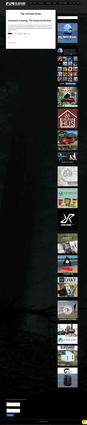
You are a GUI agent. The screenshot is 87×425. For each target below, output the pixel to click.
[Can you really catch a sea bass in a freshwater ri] (65, 74)
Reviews (54, 3)
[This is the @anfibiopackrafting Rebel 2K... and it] (75, 79)
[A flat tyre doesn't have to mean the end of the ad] (75, 58)
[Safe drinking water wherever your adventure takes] (75, 64)
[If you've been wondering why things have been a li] (75, 74)
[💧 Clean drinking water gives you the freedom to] (70, 58)
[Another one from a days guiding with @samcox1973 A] (60, 79)
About (70, 3)
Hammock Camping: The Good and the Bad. (29, 20)
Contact (78, 3)
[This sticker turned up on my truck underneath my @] (65, 58)
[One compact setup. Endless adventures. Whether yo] (70, 74)
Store (74, 3)
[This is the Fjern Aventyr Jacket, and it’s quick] (60, 69)
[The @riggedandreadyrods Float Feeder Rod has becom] (60, 64)
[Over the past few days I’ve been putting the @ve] (70, 64)
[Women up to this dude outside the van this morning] (65, 69)
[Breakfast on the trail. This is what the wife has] (70, 69)
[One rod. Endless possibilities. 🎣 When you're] (60, 74)
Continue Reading (12, 42)
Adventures (41, 3)
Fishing (34, 3)
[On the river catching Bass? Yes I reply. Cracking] (65, 79)
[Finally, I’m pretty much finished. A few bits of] (60, 58)
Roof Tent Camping (63, 3)
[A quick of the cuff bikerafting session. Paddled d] (70, 79)
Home (31, 3)
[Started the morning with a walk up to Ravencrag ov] (75, 69)
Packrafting (48, 3)
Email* (8, 408)
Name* (8, 401)
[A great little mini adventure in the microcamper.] (65, 64)
